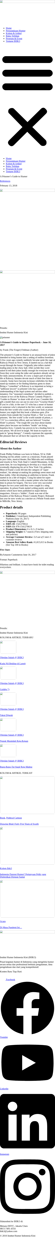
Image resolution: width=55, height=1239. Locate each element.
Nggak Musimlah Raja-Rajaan (14, 741)
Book (2, 818)
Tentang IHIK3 (13, 41)
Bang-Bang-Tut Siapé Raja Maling (16, 767)
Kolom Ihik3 (6, 868)
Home (9, 28)
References (5, 181)
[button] (27, 100)
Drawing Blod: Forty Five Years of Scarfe (19, 824)
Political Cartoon (14, 818)
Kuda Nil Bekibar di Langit (13, 663)
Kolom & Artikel (14, 33)
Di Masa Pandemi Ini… (11, 927)
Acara (3, 921)
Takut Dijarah (6, 715)
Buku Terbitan (12, 36)
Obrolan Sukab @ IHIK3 (12, 657)
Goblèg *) (4, 689)
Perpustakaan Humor (15, 30)
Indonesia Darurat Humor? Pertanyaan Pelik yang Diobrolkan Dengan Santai (23, 875)
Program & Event (14, 38)
